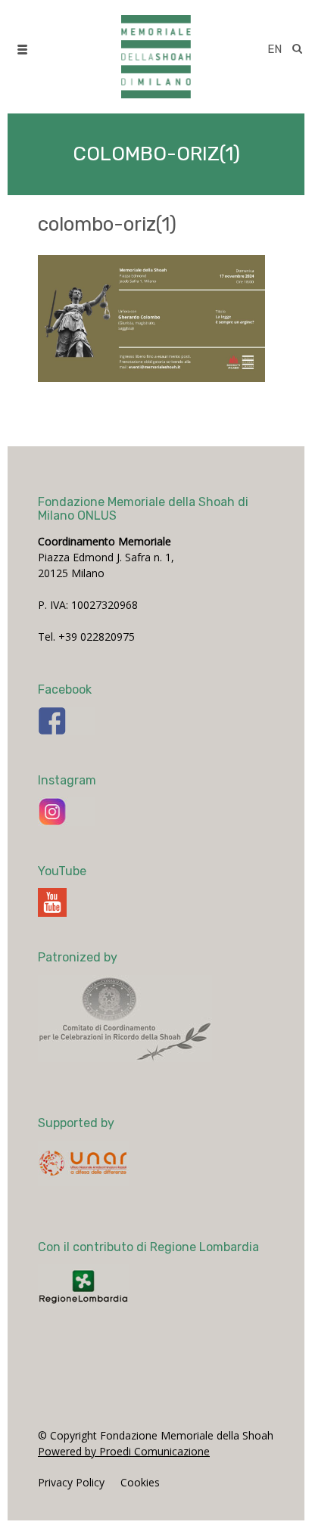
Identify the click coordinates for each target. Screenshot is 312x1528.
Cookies (140, 1482)
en (274, 49)
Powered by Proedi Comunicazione (124, 1451)
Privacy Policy (71, 1482)
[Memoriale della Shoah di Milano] (156, 49)
